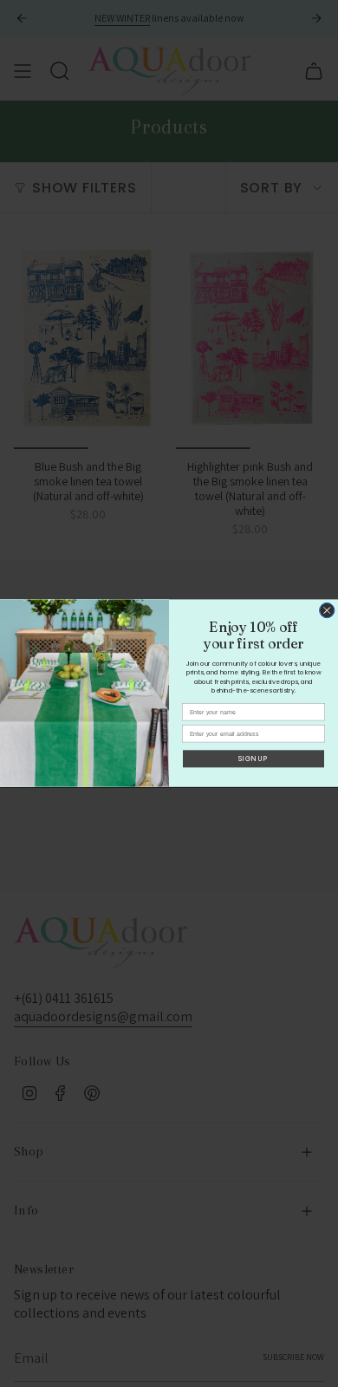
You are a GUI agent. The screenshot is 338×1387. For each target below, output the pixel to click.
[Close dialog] (327, 611)
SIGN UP (253, 759)
